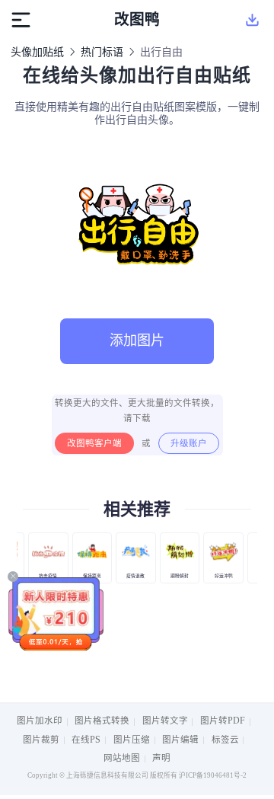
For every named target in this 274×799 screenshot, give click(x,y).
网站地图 (122, 757)
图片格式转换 (102, 720)
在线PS (86, 739)
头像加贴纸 (37, 52)
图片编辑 (180, 739)
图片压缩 (131, 739)
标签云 (225, 739)
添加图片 (137, 340)
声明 (161, 757)
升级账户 (188, 443)
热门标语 (102, 52)
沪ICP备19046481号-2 (213, 775)
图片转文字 (165, 720)
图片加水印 (39, 720)
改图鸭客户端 (94, 443)
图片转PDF (222, 720)
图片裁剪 (41, 739)
